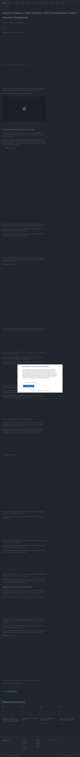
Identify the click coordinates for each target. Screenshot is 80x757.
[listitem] (40, 382)
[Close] (60, 367)
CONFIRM (28, 386)
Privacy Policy (46, 390)
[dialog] (40, 378)
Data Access (40, 390)
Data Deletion (33, 390)
